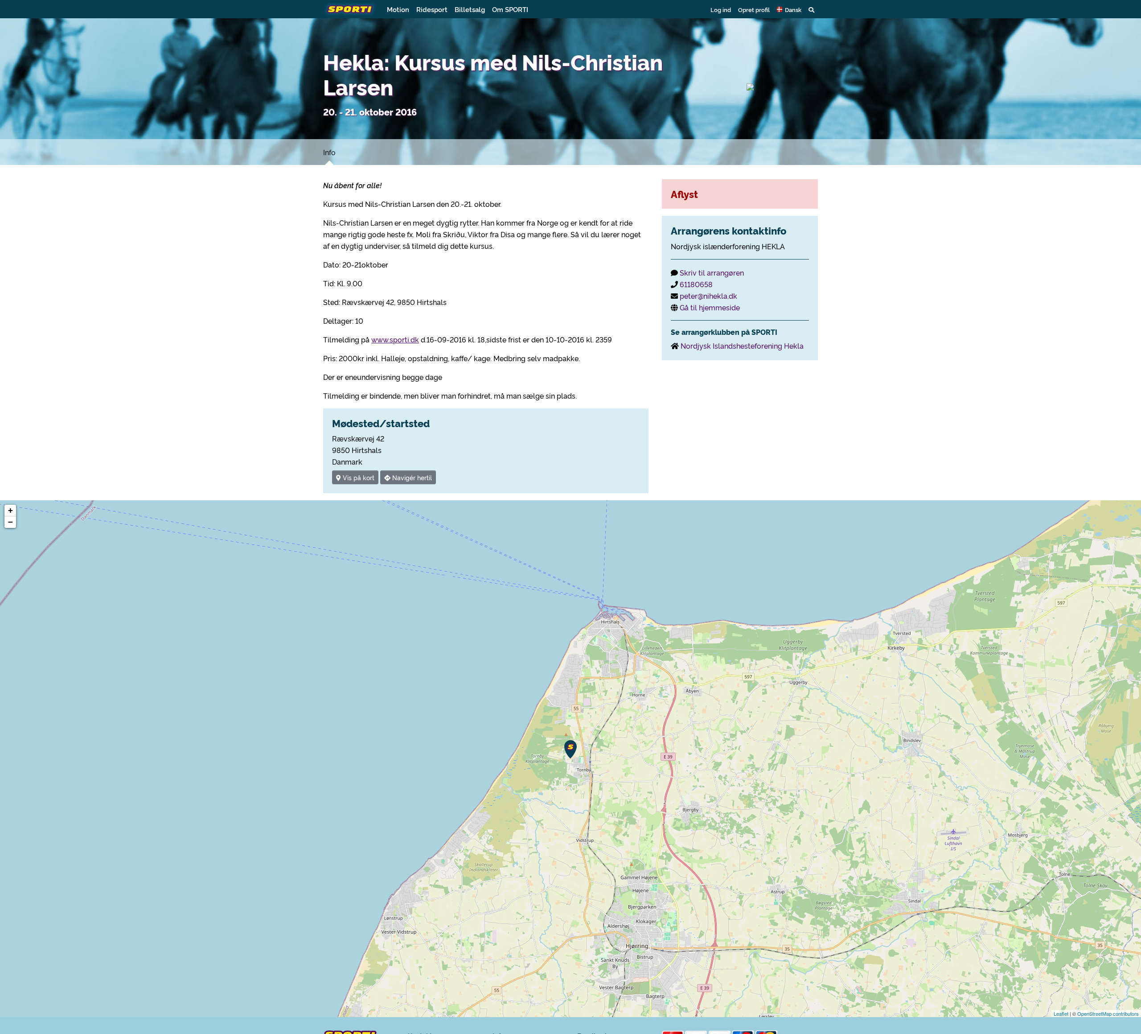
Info (329, 152)
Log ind (720, 9)
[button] (789, 9)
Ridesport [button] (431, 9)
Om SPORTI (510, 9)
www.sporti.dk (395, 339)
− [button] (10, 522)
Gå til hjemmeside (710, 307)
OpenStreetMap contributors (1108, 1013)
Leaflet (1061, 1013)
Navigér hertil (411, 477)
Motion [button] (398, 9)
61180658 (696, 284)
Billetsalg (470, 9)
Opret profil (754, 9)
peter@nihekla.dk (708, 296)
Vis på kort (357, 477)
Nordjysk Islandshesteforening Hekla (742, 345)
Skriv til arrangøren (712, 272)
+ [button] (10, 510)
